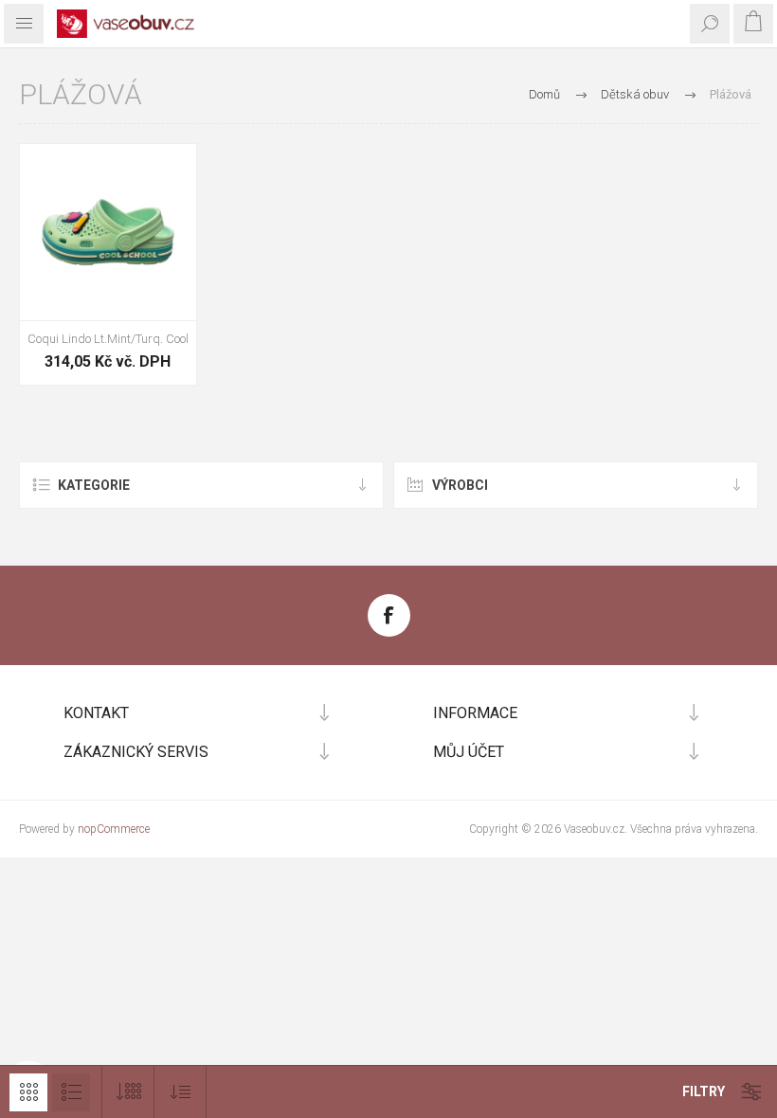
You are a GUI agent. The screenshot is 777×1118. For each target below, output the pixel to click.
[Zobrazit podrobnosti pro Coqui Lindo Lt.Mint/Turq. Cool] (108, 232)
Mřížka (28, 1092)
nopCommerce (114, 829)
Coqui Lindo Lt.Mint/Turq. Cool (108, 339)
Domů (544, 94)
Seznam (71, 1092)
